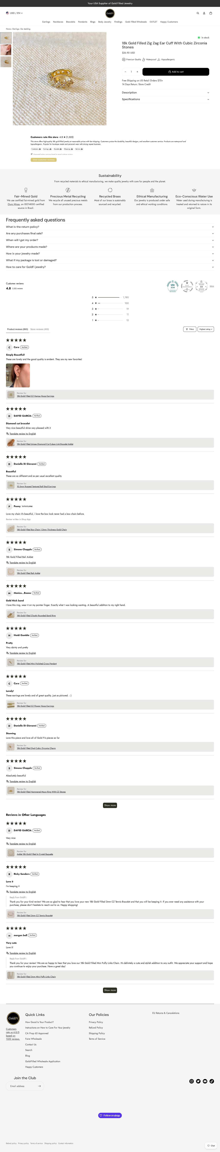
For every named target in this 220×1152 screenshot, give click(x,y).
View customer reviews (43, 159)
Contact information (65, 1143)
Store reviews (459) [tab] (39, 329)
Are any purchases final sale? (24, 233)
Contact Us (30, 1044)
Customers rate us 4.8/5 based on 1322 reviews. (13, 1034)
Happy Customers (34, 1067)
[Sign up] (39, 1086)
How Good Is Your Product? (39, 1022)
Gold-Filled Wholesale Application (42, 1061)
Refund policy (11, 1143)
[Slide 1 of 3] (5, 38)
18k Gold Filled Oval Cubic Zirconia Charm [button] (36, 748)
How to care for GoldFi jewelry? (26, 267)
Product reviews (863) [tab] (17, 329)
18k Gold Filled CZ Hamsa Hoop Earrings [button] (35, 396)
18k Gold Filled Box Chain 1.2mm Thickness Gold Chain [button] (42, 529)
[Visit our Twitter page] (198, 1081)
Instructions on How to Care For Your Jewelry (47, 1027)
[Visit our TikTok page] (212, 1081)
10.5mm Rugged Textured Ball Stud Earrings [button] (36, 486)
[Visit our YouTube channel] (205, 1081)
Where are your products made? (26, 247)
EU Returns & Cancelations (165, 1013)
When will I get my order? (22, 240)
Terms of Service (97, 1039)
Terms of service (36, 1143)
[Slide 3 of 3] (5, 61)
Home (8, 28)
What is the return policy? (22, 227)
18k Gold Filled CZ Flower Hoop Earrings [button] (35, 706)
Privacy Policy (96, 1022)
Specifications (131, 99)
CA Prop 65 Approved (36, 1033)
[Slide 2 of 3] (5, 49)
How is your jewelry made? (23, 253)
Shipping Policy (97, 1033)
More (212, 286)
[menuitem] (46, 22)
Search (28, 1050)
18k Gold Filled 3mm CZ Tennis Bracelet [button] (35, 915)
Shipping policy (50, 1143)
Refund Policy (96, 1027)
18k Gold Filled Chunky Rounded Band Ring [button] (36, 615)
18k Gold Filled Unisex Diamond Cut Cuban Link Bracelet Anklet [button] (45, 444)
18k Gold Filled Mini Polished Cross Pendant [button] (37, 663)
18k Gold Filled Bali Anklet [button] (28, 573)
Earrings (16, 28)
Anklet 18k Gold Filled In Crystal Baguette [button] (35, 854)
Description (129, 92)
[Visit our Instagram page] (191, 1081)
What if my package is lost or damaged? (31, 260)
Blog (27, 1055)
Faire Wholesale (33, 1039)
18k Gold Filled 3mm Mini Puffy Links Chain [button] (36, 976)
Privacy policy (23, 1143)
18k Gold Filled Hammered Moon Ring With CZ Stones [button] (41, 791)
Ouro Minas (14, 204)
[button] (110, 297)
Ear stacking (25, 28)
